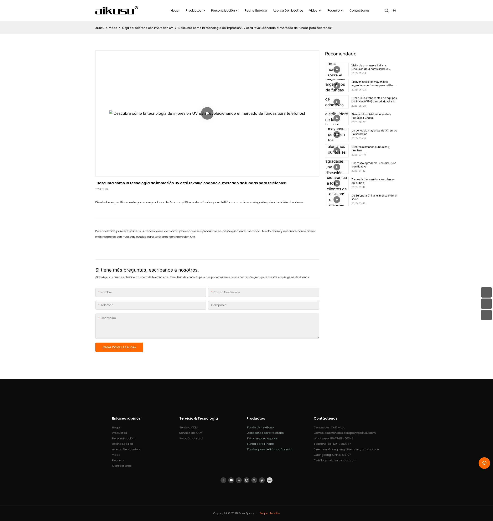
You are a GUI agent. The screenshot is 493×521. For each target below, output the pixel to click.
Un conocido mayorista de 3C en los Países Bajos (374, 132)
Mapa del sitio (269, 513)
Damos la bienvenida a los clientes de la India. (373, 181)
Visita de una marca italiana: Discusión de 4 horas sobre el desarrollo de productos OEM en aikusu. (371, 67)
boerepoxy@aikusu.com (358, 433)
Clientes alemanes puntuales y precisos (370, 148)
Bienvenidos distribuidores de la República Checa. (371, 116)
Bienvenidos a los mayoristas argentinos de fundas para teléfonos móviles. (374, 83)
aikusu (99, 28)
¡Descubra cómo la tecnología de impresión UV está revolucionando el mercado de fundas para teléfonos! (255, 28)
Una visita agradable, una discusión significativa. (373, 164)
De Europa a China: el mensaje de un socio (374, 197)
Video (113, 28)
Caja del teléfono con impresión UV (147, 28)
